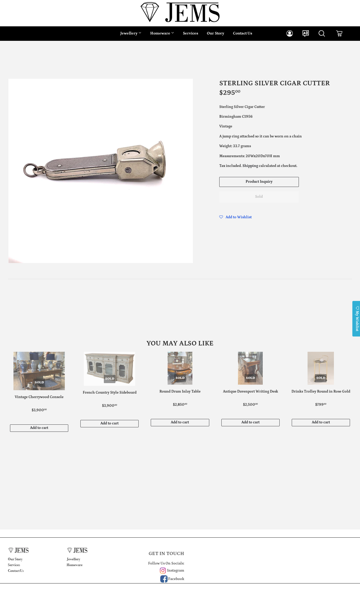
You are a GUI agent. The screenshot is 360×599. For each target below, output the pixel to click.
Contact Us (242, 33)
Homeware (160, 33)
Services (190, 33)
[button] (235, 217)
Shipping (250, 166)
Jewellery (129, 33)
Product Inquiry (259, 182)
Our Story (215, 33)
